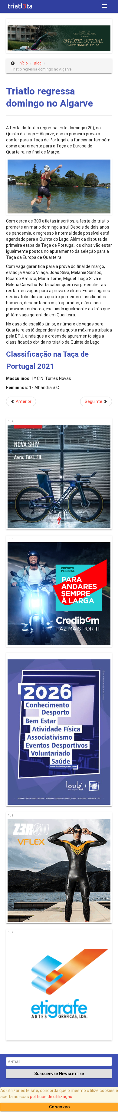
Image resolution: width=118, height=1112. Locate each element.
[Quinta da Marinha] (59, 39)
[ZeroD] (59, 871)
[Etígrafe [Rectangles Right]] (59, 988)
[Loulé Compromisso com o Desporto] (59, 733)
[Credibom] (59, 594)
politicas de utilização (51, 1096)
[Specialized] (59, 477)
